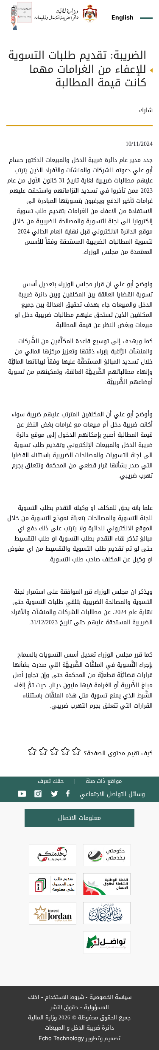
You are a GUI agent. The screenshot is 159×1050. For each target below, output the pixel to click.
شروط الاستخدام (64, 997)
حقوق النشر (64, 1007)
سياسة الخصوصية (110, 997)
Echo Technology (61, 1038)
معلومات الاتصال (79, 818)
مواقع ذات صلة (104, 781)
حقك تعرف (51, 781)
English (123, 17)
